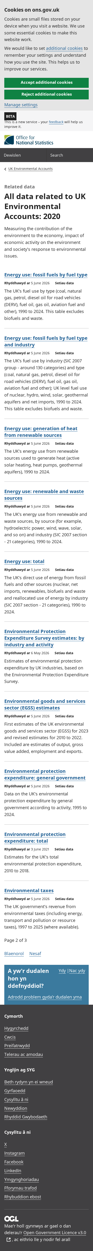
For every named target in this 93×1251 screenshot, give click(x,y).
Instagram (14, 1153)
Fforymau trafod (20, 1188)
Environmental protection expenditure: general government (45, 774)
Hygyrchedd (16, 1028)
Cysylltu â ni (16, 1099)
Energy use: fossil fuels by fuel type (46, 274)
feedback (56, 122)
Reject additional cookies (46, 94)
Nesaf (35, 953)
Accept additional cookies (46, 82)
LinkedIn (12, 1170)
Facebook (13, 1162)
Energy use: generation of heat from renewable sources (41, 431)
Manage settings (21, 104)
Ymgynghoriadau (21, 1179)
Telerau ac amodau (23, 1054)
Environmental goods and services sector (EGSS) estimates (44, 704)
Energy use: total (24, 561)
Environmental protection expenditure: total (35, 837)
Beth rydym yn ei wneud (28, 1082)
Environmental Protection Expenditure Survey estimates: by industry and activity (44, 638)
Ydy (62, 970)
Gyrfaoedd (14, 1090)
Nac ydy (77, 970)
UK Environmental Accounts (30, 168)
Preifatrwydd (17, 1045)
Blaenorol (14, 953)
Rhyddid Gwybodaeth (25, 1117)
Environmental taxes (29, 890)
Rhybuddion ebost (22, 1197)
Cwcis (10, 1037)
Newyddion (15, 1108)
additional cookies (64, 48)
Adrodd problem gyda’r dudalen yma (45, 997)
